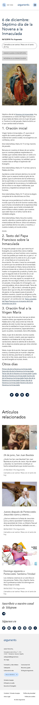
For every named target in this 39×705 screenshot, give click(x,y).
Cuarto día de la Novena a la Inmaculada (19, 374)
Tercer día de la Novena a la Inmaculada (16, 373)
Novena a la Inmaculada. (24, 114)
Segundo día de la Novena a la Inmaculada (18, 371)
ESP (8, 5)
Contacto (6, 693)
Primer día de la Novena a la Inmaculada (17, 369)
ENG (11, 5)
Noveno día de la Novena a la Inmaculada (17, 384)
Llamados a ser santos (12, 44)
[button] (11, 675)
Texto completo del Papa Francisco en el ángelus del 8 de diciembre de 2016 (19, 301)
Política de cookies (30, 696)
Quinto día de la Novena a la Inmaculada (18, 377)
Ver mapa (6, 660)
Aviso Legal (7, 696)
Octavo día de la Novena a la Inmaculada (17, 381)
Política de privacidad (29, 693)
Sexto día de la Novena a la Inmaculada (18, 379)
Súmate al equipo (15, 693)
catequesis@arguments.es (10, 657)
